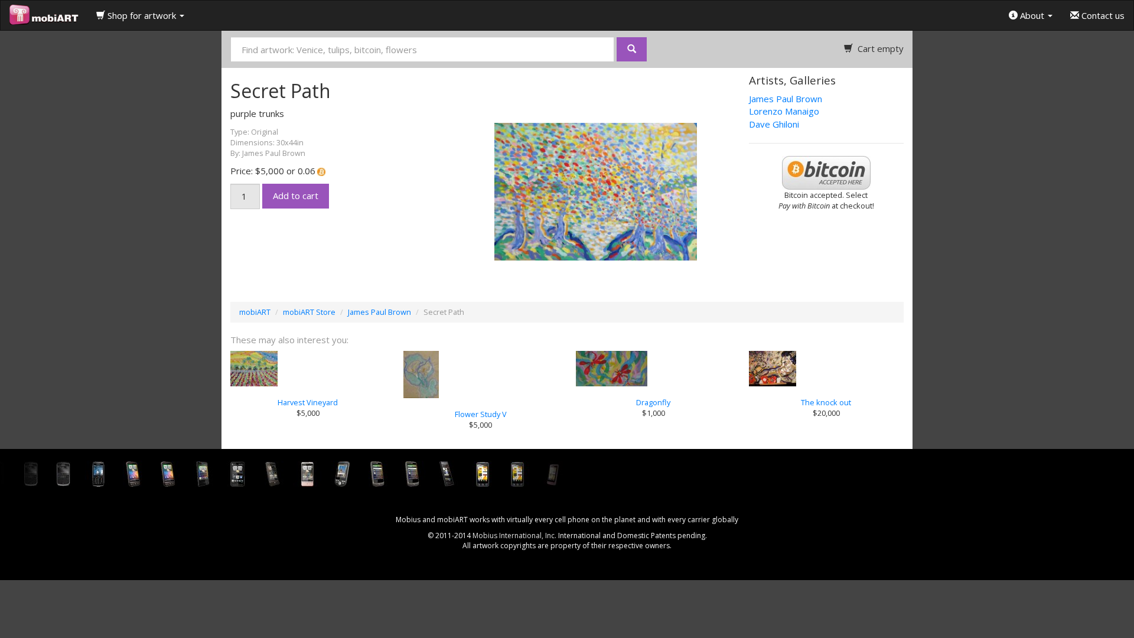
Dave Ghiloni (774, 124)
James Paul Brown (785, 99)
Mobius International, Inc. (514, 535)
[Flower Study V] (481, 374)
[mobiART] (44, 15)
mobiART (255, 312)
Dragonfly (653, 402)
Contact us (1102, 15)
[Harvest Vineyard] (308, 368)
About (1032, 15)
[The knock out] (826, 368)
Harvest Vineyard (308, 402)
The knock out (826, 402)
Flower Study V (481, 414)
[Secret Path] (567, 190)
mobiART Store (309, 312)
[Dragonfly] (653, 368)
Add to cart (295, 195)
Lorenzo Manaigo (784, 111)
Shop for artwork (141, 15)
